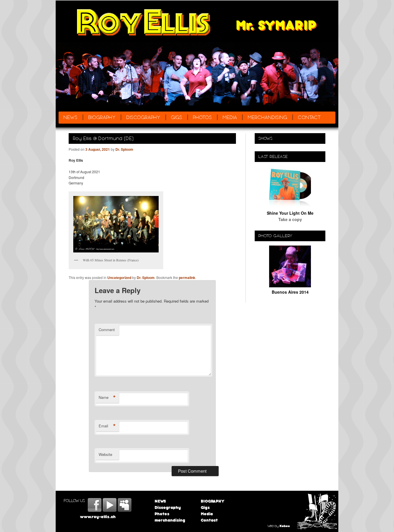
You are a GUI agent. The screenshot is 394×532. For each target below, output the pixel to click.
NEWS (70, 117)
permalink (187, 277)
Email (107, 426)
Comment (107, 329)
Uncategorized (119, 277)
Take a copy (290, 219)
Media (230, 117)
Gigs (176, 117)
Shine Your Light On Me (290, 213)
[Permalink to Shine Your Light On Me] (290, 206)
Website (105, 454)
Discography (143, 117)
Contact (309, 117)
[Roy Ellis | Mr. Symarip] (144, 22)
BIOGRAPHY (102, 117)
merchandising (267, 117)
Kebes (284, 525)
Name (107, 397)
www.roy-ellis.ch (98, 516)
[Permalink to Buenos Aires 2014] (290, 285)
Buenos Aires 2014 (290, 292)
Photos (202, 117)
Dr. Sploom (124, 149)
